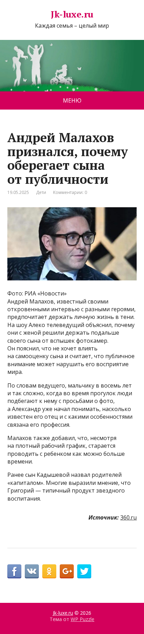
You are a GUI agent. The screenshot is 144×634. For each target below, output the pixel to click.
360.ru (128, 517)
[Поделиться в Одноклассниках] (49, 571)
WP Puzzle (82, 619)
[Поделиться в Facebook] (14, 571)
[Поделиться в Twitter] (84, 571)
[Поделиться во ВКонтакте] (32, 571)
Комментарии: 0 (70, 192)
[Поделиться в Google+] (67, 571)
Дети (41, 192)
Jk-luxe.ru (72, 14)
